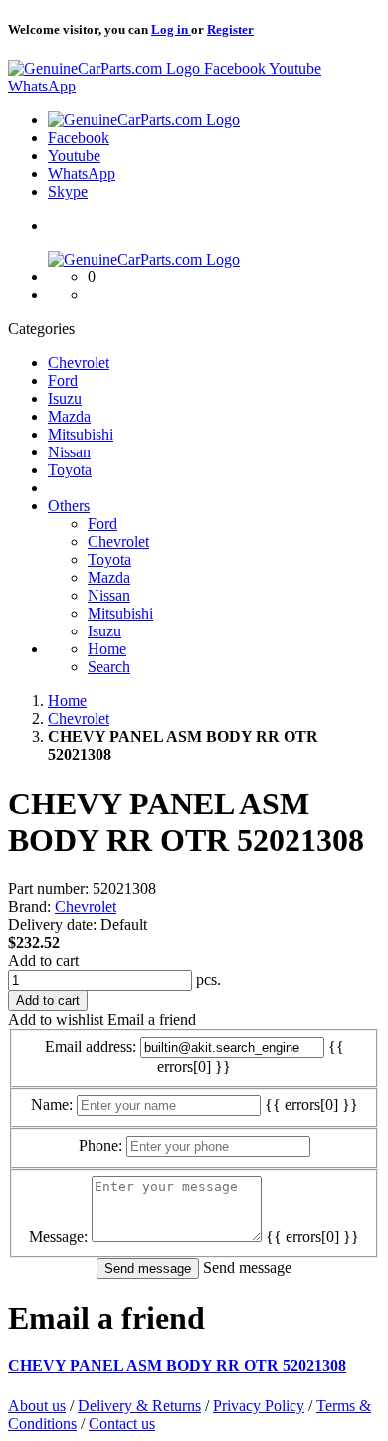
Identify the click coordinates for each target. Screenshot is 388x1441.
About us (37, 1405)
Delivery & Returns (139, 1405)
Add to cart (43, 960)
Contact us (122, 1423)
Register (230, 29)
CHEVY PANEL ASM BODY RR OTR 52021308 (177, 1365)
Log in (171, 29)
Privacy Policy (258, 1405)
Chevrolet (85, 906)
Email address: (90, 1046)
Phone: (100, 1145)
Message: (58, 1236)
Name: (52, 1104)
